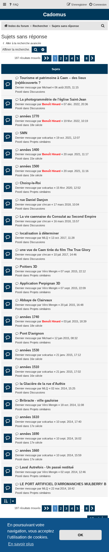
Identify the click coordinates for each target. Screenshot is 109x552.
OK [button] (80, 535)
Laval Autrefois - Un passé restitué (47, 467)
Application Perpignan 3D (40, 283)
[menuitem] (13, 5)
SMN (23, 133)
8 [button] (86, 58)
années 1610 (29, 417)
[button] (46, 58)
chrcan (46, 204)
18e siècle (36, 125)
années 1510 (29, 367)
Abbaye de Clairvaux (36, 300)
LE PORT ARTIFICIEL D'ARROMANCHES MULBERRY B (63, 484)
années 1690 (29, 434)
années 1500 (29, 166)
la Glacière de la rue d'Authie (42, 384)
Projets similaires (40, 141)
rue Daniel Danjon (34, 200)
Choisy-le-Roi (30, 183)
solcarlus (47, 137)
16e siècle (36, 175)
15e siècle (36, 158)
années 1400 (29, 150)
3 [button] (66, 58)
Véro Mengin (50, 271)
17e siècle (36, 426)
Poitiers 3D (28, 267)
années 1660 (29, 450)
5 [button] (77, 58)
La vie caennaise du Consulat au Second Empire (58, 216)
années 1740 (29, 317)
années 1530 (29, 350)
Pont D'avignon (32, 333)
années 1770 (29, 116)
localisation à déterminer (39, 233)
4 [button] (72, 58)
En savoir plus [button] (21, 544)
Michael (46, 87)
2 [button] (61, 58)
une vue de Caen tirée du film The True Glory (55, 250)
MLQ (45, 237)
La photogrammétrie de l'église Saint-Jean (53, 99)
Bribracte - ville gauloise (39, 400)
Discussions (37, 91)
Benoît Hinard (51, 104)
